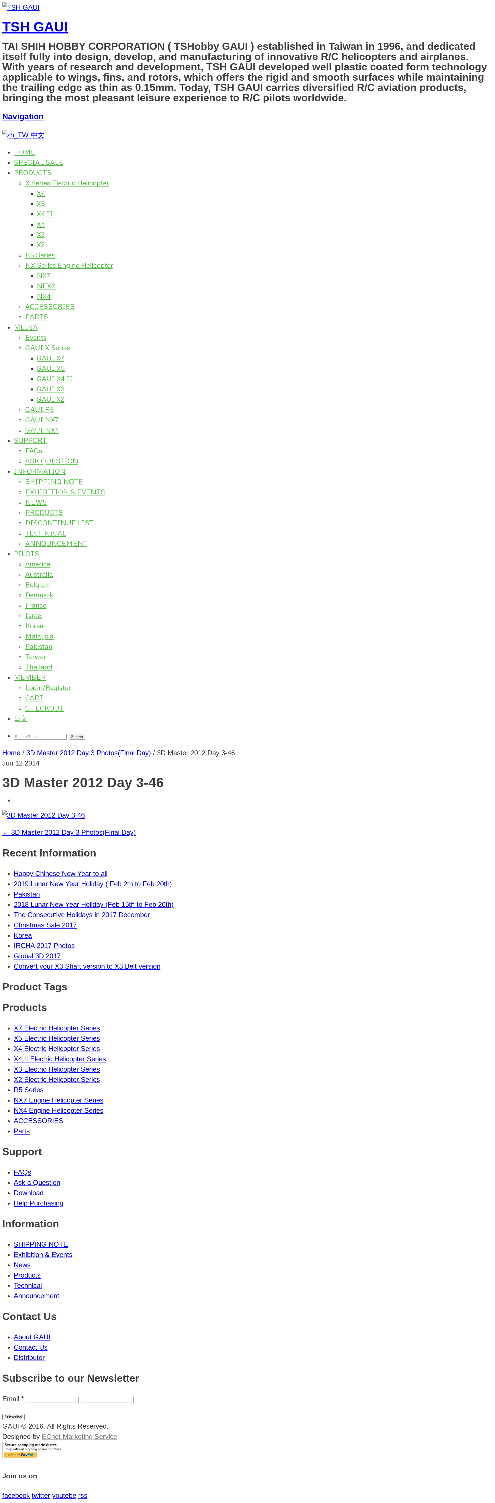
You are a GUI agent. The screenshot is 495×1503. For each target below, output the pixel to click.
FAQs (33, 450)
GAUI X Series (47, 347)
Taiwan (36, 656)
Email (13, 1399)
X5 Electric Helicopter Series (57, 1038)
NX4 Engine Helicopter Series (58, 1110)
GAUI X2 (50, 399)
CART (34, 697)
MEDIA (26, 327)
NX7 (43, 275)
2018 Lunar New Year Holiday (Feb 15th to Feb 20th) (94, 904)
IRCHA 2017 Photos (44, 945)
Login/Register (48, 687)
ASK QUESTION (51, 461)
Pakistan (38, 646)
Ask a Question (37, 1182)
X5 (41, 203)
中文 (36, 135)
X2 (41, 244)
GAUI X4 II (55, 378)
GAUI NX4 (42, 430)
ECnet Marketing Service (79, 1436)
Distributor (29, 1357)
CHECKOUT (44, 708)
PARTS (36, 316)
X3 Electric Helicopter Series (57, 1069)
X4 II (45, 213)
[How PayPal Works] (35, 1456)
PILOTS (26, 553)
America (37, 564)
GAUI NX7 (42, 419)
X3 (41, 234)
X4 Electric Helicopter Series (57, 1048)
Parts (22, 1131)
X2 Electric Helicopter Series (57, 1079)
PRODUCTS (33, 172)
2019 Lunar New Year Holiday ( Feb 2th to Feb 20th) (93, 884)
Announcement (36, 1296)
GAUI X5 (51, 368)
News (22, 1265)
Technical (28, 1285)
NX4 (44, 296)
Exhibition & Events (43, 1254)
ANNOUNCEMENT (56, 543)
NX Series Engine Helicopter (69, 265)
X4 (41, 224)
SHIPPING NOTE (54, 481)
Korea (34, 625)
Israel (34, 615)
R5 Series (40, 255)
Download (29, 1193)
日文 (21, 718)
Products (27, 1275)
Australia (39, 574)
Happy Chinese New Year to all (60, 873)
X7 (41, 193)
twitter (41, 1495)
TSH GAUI (35, 26)
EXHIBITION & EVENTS (65, 491)
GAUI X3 (50, 388)
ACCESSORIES (50, 306)
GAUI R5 (39, 409)
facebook (16, 1495)
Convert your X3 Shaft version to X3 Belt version (87, 966)
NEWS (36, 502)
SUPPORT (30, 440)
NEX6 (46, 285)
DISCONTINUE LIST (59, 522)
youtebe (64, 1495)
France (35, 605)
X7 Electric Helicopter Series (57, 1028)
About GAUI (32, 1337)
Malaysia (39, 636)
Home (11, 753)
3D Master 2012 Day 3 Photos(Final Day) (88, 753)
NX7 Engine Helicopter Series (58, 1100)
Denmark (39, 594)
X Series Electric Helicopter (67, 183)
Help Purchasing (38, 1203)
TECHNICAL (45, 533)
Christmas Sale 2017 (45, 925)
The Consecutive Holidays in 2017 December (82, 915)
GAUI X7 (50, 358)
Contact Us (31, 1347)
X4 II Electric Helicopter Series (60, 1059)
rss (82, 1495)
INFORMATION (40, 471)
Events (35, 337)
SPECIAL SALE (38, 162)
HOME (24, 152)
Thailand (38, 667)
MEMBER (30, 677)
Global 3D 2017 (37, 956)
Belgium (38, 584)
